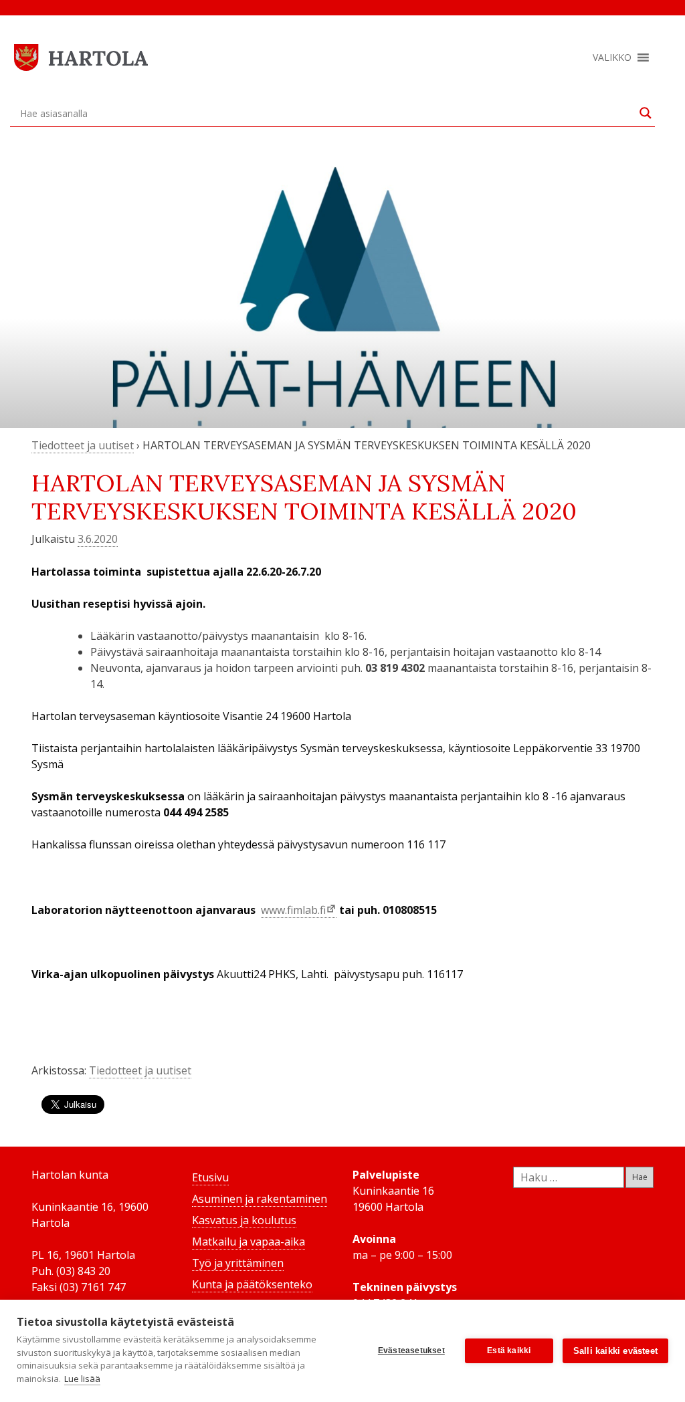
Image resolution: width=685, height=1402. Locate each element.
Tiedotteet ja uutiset (82, 445)
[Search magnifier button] (645, 113)
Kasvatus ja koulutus (244, 1220)
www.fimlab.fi (293, 910)
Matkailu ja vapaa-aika (248, 1241)
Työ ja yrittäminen (238, 1263)
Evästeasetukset (411, 1350)
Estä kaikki (508, 1350)
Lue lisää (82, 1379)
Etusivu (210, 1177)
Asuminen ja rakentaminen (259, 1198)
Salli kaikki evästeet (615, 1351)
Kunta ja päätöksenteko (252, 1284)
